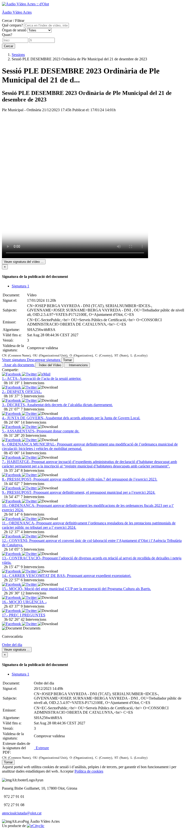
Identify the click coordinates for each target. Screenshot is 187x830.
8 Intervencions (32, 470)
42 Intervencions (33, 619)
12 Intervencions (33, 593)
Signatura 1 (20, 286)
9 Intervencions (32, 567)
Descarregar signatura (44, 360)
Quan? (7, 35)
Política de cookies (89, 771)
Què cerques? (12, 25)
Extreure (41, 748)
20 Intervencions (33, 435)
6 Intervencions (32, 514)
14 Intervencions (33, 422)
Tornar (67, 360)
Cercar (8, 46)
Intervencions (77, 365)
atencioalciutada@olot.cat (21, 813)
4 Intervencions (32, 532)
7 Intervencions (32, 409)
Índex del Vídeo (49, 365)
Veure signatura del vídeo (24, 262)
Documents (31, 628)
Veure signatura (14, 360)
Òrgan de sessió (14, 30)
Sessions (18, 55)
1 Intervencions (32, 383)
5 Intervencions (32, 396)
